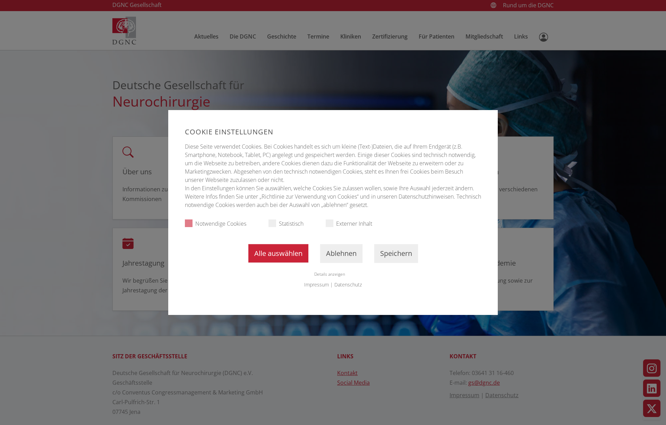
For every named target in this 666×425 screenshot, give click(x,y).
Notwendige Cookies (220, 223)
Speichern (396, 253)
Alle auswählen (278, 253)
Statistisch (291, 223)
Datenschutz (348, 284)
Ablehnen (341, 253)
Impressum (316, 284)
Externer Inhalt (354, 223)
